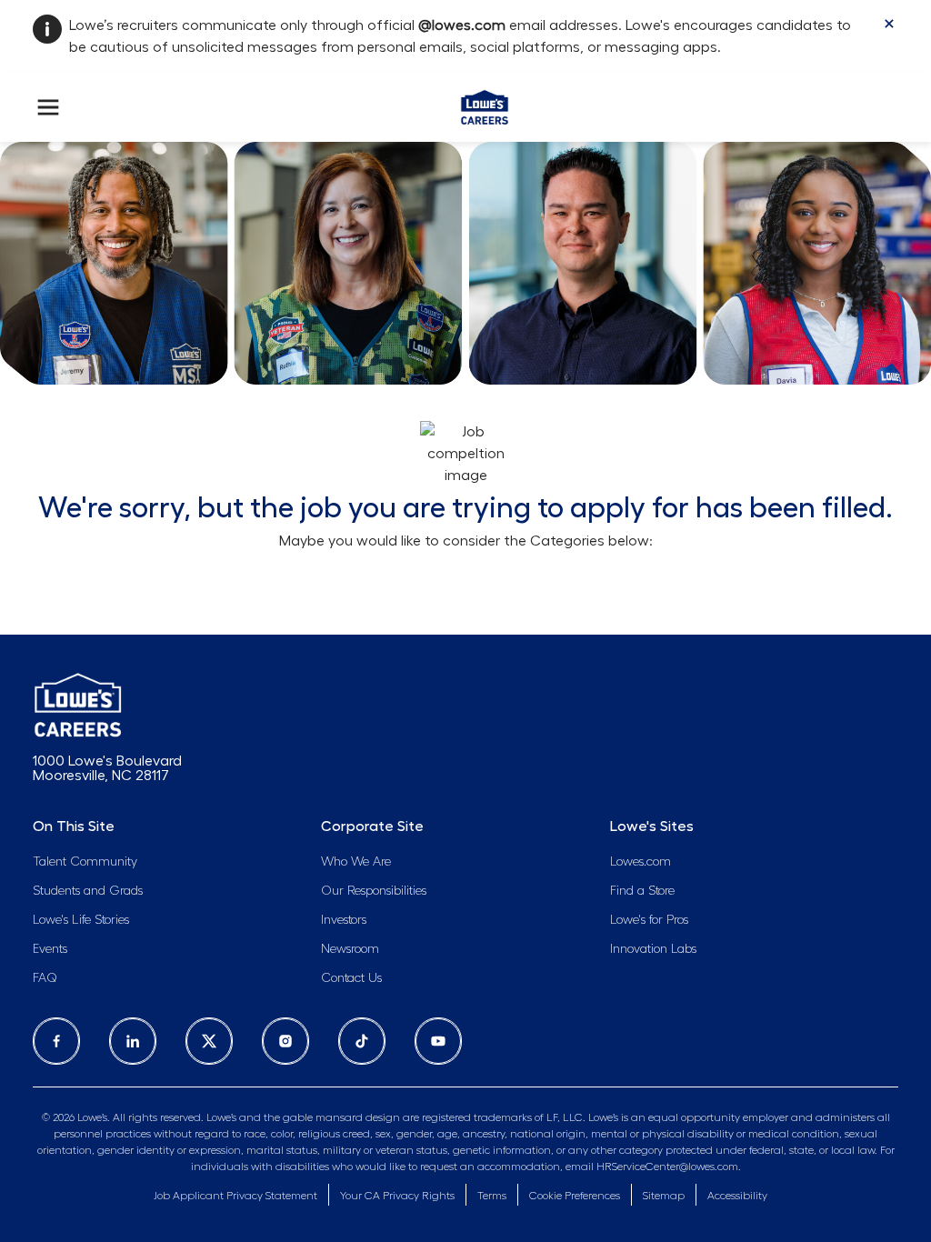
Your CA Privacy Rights (397, 1195)
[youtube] (438, 1041)
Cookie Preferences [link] (574, 1195)
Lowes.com (640, 862)
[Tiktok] (362, 1041)
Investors (343, 920)
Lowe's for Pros (649, 920)
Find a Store (642, 891)
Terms (491, 1195)
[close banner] (889, 24)
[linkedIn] (132, 1041)
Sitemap (664, 1195)
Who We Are (356, 862)
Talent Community (85, 862)
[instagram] (285, 1041)
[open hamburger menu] (48, 107)
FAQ (45, 978)
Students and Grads (88, 891)
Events (50, 949)
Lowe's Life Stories (81, 920)
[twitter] (209, 1041)
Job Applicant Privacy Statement (235, 1195)
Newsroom (350, 949)
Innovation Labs (653, 949)
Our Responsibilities (373, 891)
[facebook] (56, 1041)
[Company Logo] (484, 103)
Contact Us (351, 978)
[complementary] (574, 1196)
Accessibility (737, 1195)
